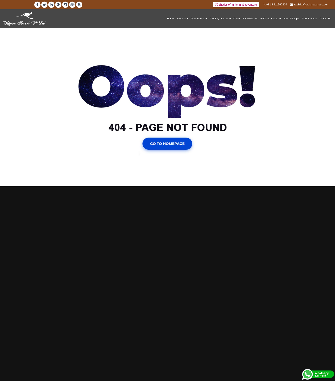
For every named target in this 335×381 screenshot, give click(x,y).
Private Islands (250, 18)
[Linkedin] (51, 5)
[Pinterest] (58, 5)
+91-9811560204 (276, 4)
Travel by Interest (219, 18)
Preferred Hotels (269, 18)
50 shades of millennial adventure (236, 4)
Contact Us (325, 18)
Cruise (236, 18)
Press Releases (309, 18)
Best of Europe (291, 18)
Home (170, 18)
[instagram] (65, 5)
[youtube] (79, 5)
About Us (181, 18)
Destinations (198, 18)
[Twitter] (44, 5)
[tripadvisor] (72, 5)
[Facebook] (37, 5)
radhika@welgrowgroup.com (311, 4)
